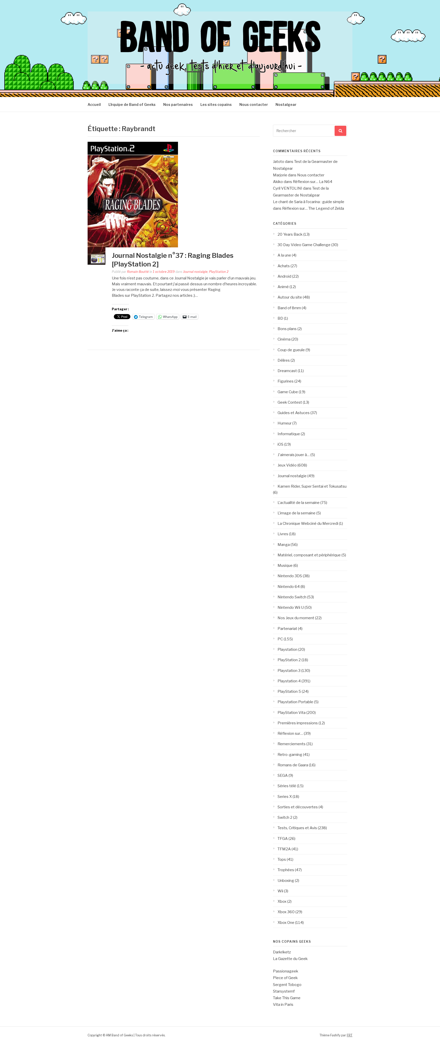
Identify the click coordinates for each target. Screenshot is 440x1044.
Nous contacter (253, 104)
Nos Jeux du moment (296, 618)
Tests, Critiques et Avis (297, 828)
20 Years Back (290, 234)
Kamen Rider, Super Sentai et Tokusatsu (312, 486)
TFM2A (284, 849)
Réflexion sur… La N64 (312, 181)
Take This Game (286, 998)
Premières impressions (298, 723)
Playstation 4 (289, 681)
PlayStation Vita (292, 712)
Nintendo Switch (292, 597)
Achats (284, 266)
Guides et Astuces (294, 413)
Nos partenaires (178, 104)
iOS (280, 444)
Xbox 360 (286, 912)
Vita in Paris (283, 1004)
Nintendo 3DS (290, 576)
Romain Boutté (138, 272)
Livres (283, 534)
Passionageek (285, 971)
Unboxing (286, 880)
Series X (285, 796)
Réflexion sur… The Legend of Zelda (313, 208)
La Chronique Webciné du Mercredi (308, 523)
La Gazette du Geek (290, 958)
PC (280, 639)
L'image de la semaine (296, 513)
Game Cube (288, 392)
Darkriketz (282, 952)
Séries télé (287, 786)
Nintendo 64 (289, 586)
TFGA (283, 838)
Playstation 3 (289, 670)
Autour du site (290, 297)
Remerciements (292, 744)
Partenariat (287, 628)
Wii (280, 891)
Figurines (286, 381)
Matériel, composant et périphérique (309, 555)
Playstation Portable (295, 702)
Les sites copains (216, 104)
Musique (285, 565)
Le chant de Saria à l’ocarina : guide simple (308, 202)
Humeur (285, 423)
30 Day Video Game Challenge (304, 245)
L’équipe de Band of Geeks (132, 104)
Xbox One (286, 922)
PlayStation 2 (218, 272)
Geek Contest (290, 402)
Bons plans (287, 329)
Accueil (94, 104)
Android (284, 276)
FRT (349, 1035)
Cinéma (284, 339)
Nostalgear (286, 104)
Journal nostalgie (195, 272)
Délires (284, 360)
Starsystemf (284, 991)
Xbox (282, 901)
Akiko (278, 181)
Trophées (286, 870)
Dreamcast (287, 371)
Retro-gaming (290, 754)
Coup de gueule (291, 350)
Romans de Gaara (293, 765)
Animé (283, 287)
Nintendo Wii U (291, 607)
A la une (284, 255)
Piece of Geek (285, 978)
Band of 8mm (289, 308)
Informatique (289, 434)
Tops (282, 859)
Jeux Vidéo (287, 465)
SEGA (283, 775)
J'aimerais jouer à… (294, 455)
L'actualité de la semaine (299, 502)
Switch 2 (285, 817)
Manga (284, 544)
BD (280, 318)
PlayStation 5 (289, 691)
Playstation (287, 649)
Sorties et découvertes (298, 807)
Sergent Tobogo (287, 984)
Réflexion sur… (290, 733)
